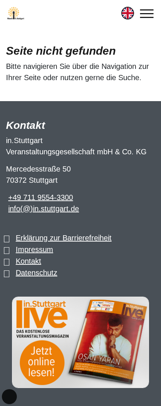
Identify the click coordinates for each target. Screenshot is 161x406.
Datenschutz (36, 273)
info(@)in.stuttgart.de (43, 208)
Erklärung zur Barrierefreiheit (64, 238)
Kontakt (28, 261)
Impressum (34, 249)
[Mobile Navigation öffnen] (147, 13)
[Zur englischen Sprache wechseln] (127, 13)
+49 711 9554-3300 (40, 197)
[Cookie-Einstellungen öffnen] (9, 396)
